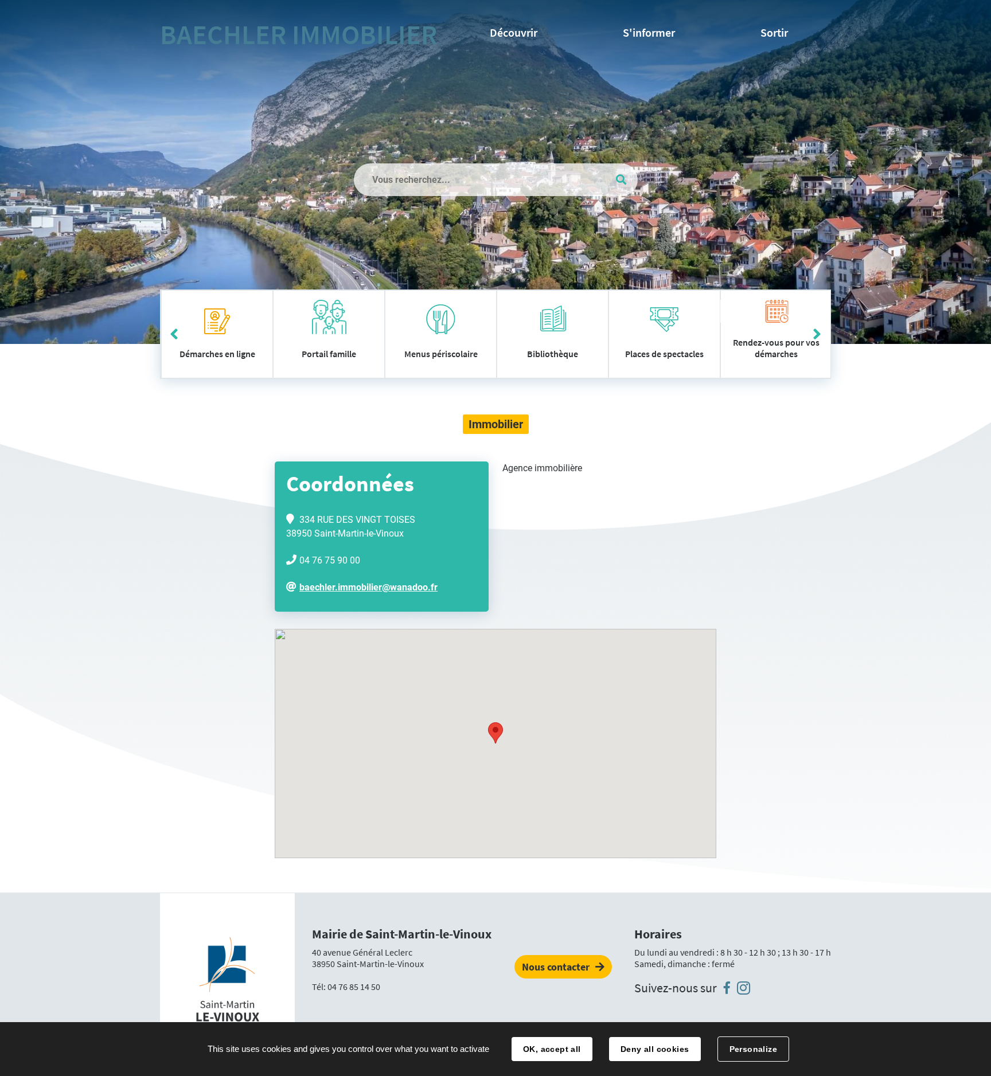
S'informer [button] (649, 32)
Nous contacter (556, 966)
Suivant (817, 334)
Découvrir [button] (513, 32)
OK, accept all (552, 1049)
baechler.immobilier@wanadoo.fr (368, 587)
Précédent (174, 334)
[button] (495, 733)
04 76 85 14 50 (353, 986)
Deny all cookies (655, 1049)
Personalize (753, 1049)
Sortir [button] (774, 32)
